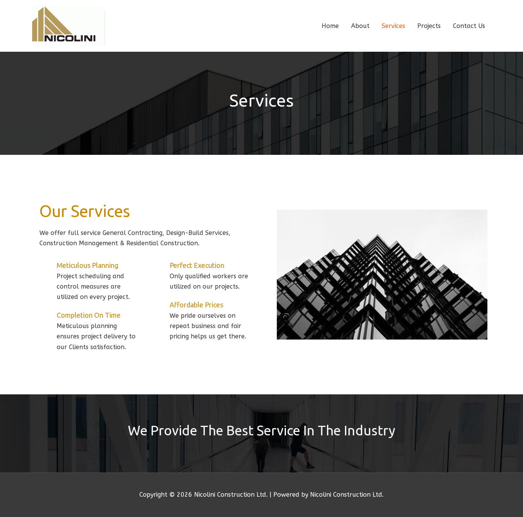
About (360, 26)
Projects (429, 26)
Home (330, 26)
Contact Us (469, 26)
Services (393, 26)
